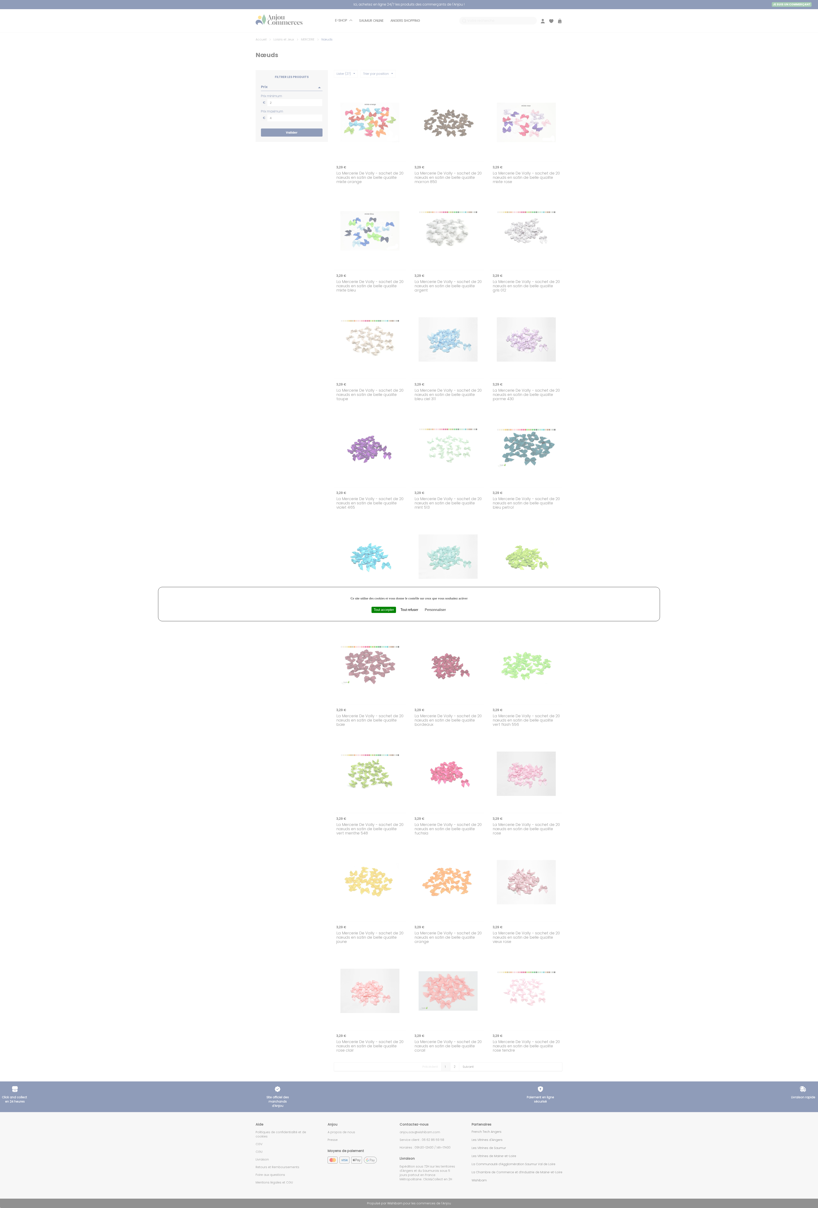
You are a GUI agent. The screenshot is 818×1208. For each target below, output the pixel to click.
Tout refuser (409, 610)
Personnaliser (435, 610)
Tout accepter (384, 610)
